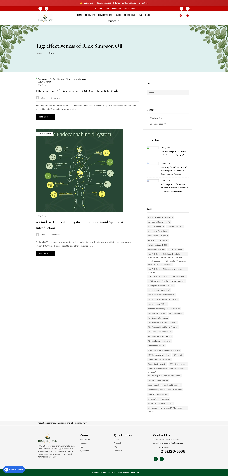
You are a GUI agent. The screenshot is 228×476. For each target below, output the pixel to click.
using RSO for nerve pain (158, 394)
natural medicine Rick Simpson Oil (161, 295)
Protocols (117, 443)
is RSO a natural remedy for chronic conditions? (166, 276)
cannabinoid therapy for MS (159, 222)
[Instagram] (46, 9)
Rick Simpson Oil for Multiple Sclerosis (163, 327)
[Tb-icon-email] (188, 9)
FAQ (115, 447)
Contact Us (118, 451)
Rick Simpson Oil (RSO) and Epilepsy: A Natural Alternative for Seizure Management (174, 187)
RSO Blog (154, 118)
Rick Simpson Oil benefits (158, 318)
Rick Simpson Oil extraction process (162, 323)
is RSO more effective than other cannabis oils (166, 281)
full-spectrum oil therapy (157, 240)
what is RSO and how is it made (160, 403)
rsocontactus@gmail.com (173, 443)
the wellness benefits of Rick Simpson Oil (164, 385)
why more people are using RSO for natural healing (165, 408)
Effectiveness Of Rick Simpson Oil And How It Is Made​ (77, 91)
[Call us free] (155, 449)
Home (39, 53)
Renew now (120, 3)
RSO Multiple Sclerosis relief (159, 360)
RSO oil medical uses (178, 364)
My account (84, 451)
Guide (116, 439)
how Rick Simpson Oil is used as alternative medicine (165, 269)
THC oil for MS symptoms (158, 380)
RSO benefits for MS (156, 346)
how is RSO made (175, 250)
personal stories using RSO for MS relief (164, 309)
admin (43, 98)
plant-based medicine (156, 313)
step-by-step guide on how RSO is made (164, 376)
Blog (81, 447)
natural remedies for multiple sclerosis (163, 299)
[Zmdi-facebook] (40, 9)
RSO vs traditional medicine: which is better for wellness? (166, 369)
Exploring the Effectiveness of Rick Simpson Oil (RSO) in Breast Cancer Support (173, 170)
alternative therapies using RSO (160, 217)
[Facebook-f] (156, 459)
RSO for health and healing (158, 355)
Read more (43, 117)
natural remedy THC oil (157, 304)
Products (83, 443)
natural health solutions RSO (159, 290)
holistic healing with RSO (157, 245)
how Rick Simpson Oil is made (159, 265)
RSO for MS (177, 355)
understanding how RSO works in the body (165, 390)
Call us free (164, 447)
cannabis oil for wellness (157, 231)
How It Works (85, 439)
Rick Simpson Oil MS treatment (160, 336)
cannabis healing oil (156, 226)
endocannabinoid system (158, 236)
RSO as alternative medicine (159, 341)
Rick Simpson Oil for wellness (159, 332)
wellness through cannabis (158, 399)
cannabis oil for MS (175, 226)
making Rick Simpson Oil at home (161, 286)
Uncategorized (156, 124)
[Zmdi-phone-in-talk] (181, 9)
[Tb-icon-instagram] (162, 459)
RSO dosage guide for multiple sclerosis (164, 350)
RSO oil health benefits (157, 364)
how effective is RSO (156, 250)
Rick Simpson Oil (175, 313)
